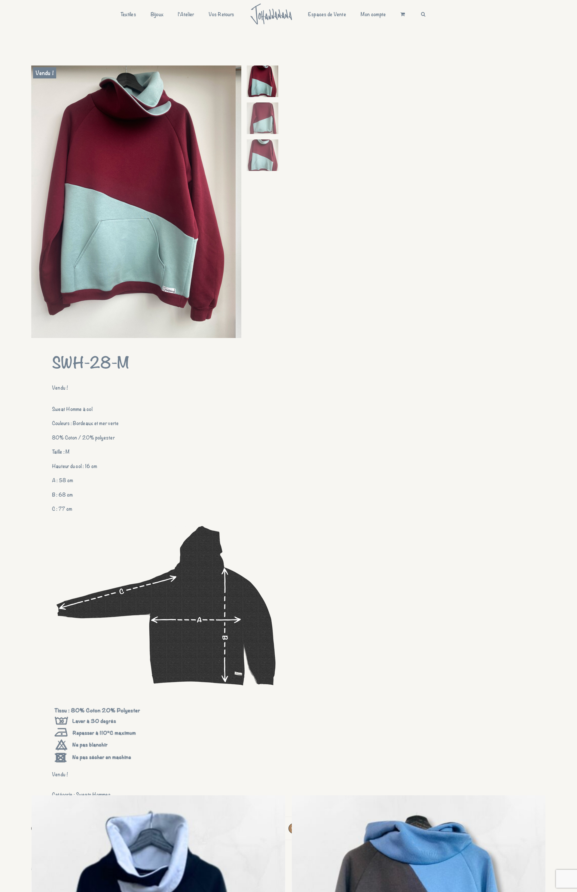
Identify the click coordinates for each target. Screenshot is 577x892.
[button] (392, 14)
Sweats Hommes (93, 794)
